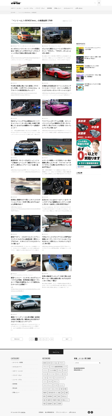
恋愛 (67, 392)
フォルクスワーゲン (60, 377)
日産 (55, 396)
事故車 (45, 392)
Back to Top (56, 352)
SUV (49, 363)
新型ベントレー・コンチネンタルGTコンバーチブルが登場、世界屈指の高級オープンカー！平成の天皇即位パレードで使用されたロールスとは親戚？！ (25, 281)
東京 (59, 396)
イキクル (23, 412)
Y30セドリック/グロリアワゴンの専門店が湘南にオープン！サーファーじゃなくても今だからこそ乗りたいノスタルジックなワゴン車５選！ (56, 240)
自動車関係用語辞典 (80, 368)
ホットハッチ (28, 45)
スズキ (65, 370)
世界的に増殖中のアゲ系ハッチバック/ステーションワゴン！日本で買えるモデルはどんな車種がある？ (25, 202)
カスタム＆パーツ (68, 8)
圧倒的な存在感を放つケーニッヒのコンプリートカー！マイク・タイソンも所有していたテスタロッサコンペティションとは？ (56, 88)
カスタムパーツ (53, 45)
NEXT (67, 339)
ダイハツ (59, 374)
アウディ (62, 363)
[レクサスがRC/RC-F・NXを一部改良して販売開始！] (80, 78)
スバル (45, 374)
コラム (59, 370)
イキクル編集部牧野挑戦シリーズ (59, 366)
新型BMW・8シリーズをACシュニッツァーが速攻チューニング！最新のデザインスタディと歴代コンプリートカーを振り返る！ (25, 163)
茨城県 (54, 400)
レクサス (56, 389)
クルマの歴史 (53, 370)
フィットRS (21, 45)
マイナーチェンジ (47, 385)
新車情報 (49, 8)
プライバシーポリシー (61, 412)
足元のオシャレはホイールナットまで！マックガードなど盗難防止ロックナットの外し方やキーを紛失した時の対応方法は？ (56, 202)
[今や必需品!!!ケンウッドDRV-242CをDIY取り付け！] (80, 69)
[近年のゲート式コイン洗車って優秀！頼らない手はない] (80, 59)
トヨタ (45, 377)
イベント (45, 370)
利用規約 (41, 412)
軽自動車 (50, 403)
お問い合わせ (79, 8)
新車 (44, 396)
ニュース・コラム (28, 8)
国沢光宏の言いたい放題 (54, 392)
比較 (44, 400)
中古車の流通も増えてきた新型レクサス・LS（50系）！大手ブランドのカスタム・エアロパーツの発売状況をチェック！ (25, 88)
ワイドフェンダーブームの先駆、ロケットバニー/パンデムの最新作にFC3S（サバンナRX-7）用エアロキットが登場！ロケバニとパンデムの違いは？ (56, 124)
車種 (44, 403)
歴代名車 (37, 28)
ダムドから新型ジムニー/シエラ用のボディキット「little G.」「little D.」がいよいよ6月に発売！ (57, 51)
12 (52, 339)
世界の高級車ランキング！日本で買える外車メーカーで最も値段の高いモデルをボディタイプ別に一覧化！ (56, 278)
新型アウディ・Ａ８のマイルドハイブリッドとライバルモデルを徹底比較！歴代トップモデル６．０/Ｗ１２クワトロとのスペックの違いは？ (25, 240)
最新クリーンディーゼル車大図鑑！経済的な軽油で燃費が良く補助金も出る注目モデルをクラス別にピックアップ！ (25, 319)
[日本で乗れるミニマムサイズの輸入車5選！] (80, 87)
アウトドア (46, 366)
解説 (59, 400)
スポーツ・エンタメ (16, 8)
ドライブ (51, 377)
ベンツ (45, 381)
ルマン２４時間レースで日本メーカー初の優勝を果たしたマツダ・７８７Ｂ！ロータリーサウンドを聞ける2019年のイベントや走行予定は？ (56, 163)
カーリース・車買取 (18, 362)
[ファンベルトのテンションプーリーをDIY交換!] (80, 50)
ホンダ (33, 45)
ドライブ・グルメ (40, 8)
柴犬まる (64, 396)
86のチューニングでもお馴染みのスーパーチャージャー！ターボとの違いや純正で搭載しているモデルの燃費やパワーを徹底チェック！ (25, 124)
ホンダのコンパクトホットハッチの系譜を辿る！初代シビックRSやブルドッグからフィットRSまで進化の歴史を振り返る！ (25, 51)
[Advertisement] (88, 29)
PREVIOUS (16, 339)
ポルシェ (56, 381)
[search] (100, 363)
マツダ (55, 385)
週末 (55, 403)
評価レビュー (57, 8)
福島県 (49, 400)
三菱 (61, 389)
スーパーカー (52, 374)
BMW (44, 363)
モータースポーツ (47, 389)
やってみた (55, 363)
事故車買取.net (78, 370)
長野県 (59, 403)
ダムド (59, 45)
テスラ (65, 374)
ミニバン (61, 385)
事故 (65, 389)
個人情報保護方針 (49, 412)
